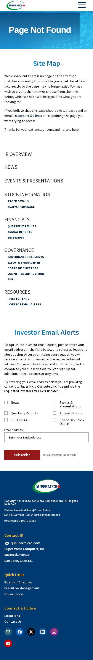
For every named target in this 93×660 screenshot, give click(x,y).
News (10, 167)
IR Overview (18, 154)
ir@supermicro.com (25, 543)
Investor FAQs (18, 298)
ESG (10, 279)
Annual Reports (20, 231)
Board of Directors (23, 268)
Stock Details (18, 201)
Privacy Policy (42, 510)
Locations (12, 615)
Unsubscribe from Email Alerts (59, 454)
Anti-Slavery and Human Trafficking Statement (32, 514)
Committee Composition (26, 273)
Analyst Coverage (21, 206)
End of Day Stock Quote (71, 422)
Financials (17, 219)
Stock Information (27, 194)
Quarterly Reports (24, 413)
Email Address (13, 429)
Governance (19, 250)
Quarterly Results (22, 226)
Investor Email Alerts (24, 304)
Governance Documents (26, 256)
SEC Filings (16, 237)
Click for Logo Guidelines (18, 510)
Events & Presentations (33, 180)
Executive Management (25, 262)
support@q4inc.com (32, 115)
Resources (17, 292)
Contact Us (12, 621)
